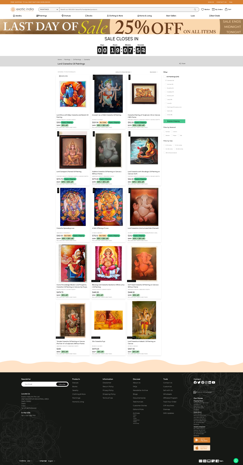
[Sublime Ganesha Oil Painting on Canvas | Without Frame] (108, 169)
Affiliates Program (170, 398)
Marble (168, 135)
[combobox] (126, 9)
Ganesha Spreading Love (65, 228)
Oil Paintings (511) (172, 77)
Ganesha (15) (170, 80)
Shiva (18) (169, 114)
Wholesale (167, 394)
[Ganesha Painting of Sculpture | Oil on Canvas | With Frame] (144, 112)
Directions (196, 409)
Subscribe (62, 384)
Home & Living (78, 402)
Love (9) (169, 103)
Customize (167, 386)
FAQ (230, 2)
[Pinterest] (202, 383)
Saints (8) (169, 111)
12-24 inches (178, 145)
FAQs (135, 386)
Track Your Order (169, 402)
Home (60, 59)
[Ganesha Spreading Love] (73, 225)
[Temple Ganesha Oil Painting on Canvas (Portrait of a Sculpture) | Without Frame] (73, 338)
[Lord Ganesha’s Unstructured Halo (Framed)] (144, 225)
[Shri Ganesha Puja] (108, 338)
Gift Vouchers (168, 405)
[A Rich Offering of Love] (108, 225)
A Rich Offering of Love (100, 228)
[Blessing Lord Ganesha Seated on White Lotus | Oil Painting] (108, 282)
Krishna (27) (170, 95)
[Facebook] (195, 383)
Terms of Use (108, 398)
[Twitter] (198, 383)
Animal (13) (170, 84)
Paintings (67, 59)
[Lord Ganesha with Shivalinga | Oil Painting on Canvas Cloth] (144, 169)
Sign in (211, 2)
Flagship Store (198, 401)
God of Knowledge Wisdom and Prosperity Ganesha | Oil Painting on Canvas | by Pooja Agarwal (72, 287)
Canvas (168, 131)
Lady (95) (169, 99)
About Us (136, 383)
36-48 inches (179, 149)
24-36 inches (169, 149)
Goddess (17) (170, 92)
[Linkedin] (209, 383)
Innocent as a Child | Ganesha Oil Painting (106, 115)
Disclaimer (107, 383)
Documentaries (139, 398)
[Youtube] (213, 383)
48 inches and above (171, 153)
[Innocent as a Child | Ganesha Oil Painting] (108, 112)
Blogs (135, 394)
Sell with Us (167, 390)
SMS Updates (168, 413)
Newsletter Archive (140, 390)
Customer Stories (140, 405)
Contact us (222, 2)
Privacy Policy (108, 390)
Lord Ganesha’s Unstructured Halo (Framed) (143, 228)
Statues (75, 383)
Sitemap (166, 409)
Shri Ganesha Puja (98, 341)
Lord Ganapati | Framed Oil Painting (69, 171)
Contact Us (167, 383)
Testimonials (138, 402)
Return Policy (108, 386)
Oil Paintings (77, 59)
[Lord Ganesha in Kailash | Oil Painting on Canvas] (144, 338)
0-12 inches (169, 145)
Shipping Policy (109, 394)
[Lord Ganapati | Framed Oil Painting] (73, 169)
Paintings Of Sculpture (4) (174, 107)
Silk (181, 135)
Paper (174, 135)
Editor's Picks (138, 409)
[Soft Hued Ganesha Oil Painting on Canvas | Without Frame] (144, 282)
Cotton (175, 131)
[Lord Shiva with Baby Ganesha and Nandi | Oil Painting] (73, 112)
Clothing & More (79, 394)
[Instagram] (206, 383)
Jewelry (75, 390)
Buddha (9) (170, 88)
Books (74, 386)
